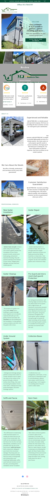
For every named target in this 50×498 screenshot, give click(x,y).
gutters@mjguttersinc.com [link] (30, 488)
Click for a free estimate (35, 40)
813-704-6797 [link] (28, 5)
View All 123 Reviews (25, 80)
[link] (9, 9)
